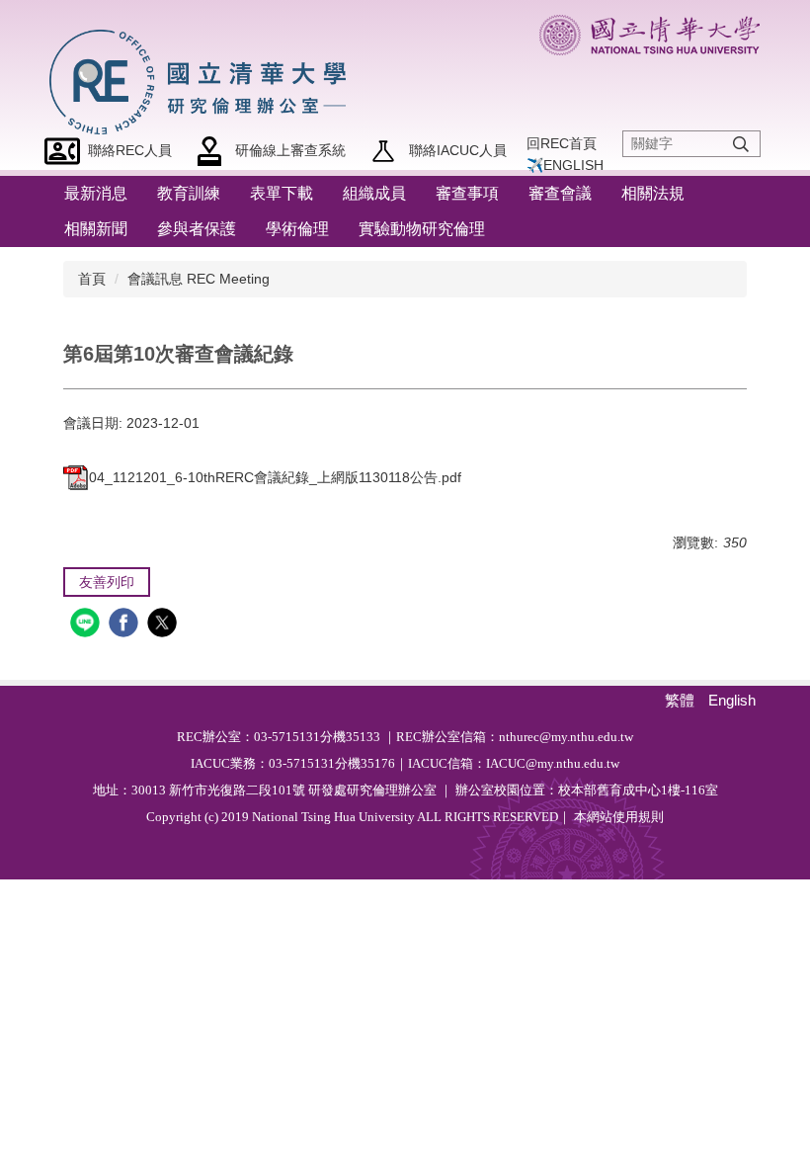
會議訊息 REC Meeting (198, 279)
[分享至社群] (87, 625)
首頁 (92, 279)
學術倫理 (297, 228)
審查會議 (560, 193)
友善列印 (106, 582)
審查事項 (467, 193)
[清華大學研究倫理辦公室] (203, 79)
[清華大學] (649, 35)
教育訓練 (188, 193)
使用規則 (638, 816)
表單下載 (281, 193)
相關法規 (653, 193)
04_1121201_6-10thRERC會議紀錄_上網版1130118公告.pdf (275, 477)
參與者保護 (196, 228)
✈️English (565, 165)
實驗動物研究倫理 (422, 228)
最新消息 (95, 193)
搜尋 (741, 144)
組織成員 (374, 193)
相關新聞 (95, 228)
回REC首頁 (561, 143)
